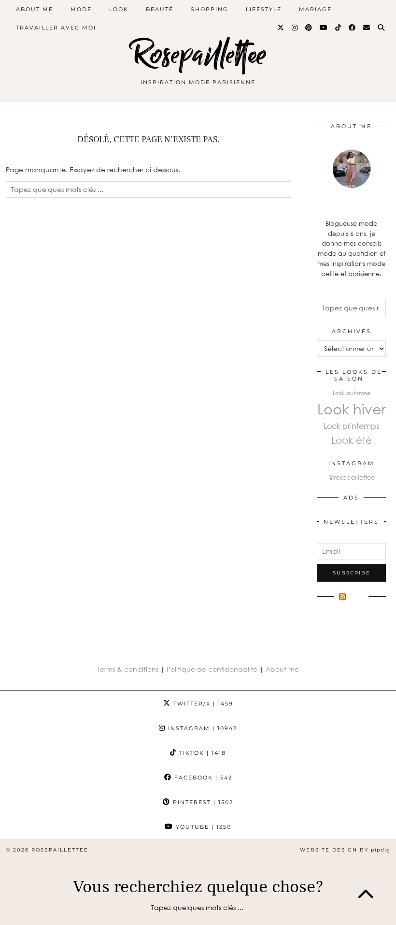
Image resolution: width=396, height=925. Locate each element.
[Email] (367, 27)
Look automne (351, 393)
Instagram (201, 728)
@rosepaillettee (351, 477)
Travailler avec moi (56, 27)
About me (282, 669)
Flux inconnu (349, 601)
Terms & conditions (127, 669)
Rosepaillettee (198, 54)
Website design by (345, 850)
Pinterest (201, 802)
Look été (351, 440)
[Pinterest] (309, 27)
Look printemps (351, 425)
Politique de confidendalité (213, 669)
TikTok (201, 752)
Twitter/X (202, 703)
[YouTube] (324, 27)
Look (118, 9)
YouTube (202, 826)
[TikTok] (338, 27)
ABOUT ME (34, 9)
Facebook (202, 777)
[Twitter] (281, 27)
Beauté (159, 9)
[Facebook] (352, 27)
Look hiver (351, 408)
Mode (81, 9)
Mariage (315, 9)
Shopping (209, 9)
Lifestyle (264, 9)
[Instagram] (295, 27)
